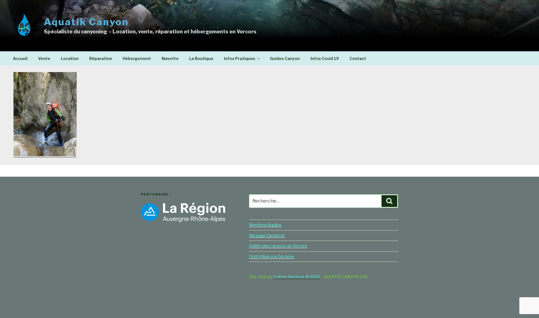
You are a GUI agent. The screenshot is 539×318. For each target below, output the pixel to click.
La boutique (201, 58)
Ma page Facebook (267, 235)
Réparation (100, 58)
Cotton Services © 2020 (297, 276)
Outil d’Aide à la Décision (271, 256)
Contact (358, 58)
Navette (170, 58)
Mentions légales (265, 224)
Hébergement (137, 58)
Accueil (20, 58)
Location (70, 58)
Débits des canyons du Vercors (278, 245)
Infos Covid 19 (324, 58)
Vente (44, 58)
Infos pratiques (239, 58)
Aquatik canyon (86, 21)
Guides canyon (285, 58)
